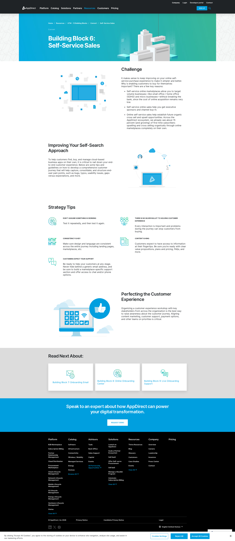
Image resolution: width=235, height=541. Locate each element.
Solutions (113, 439)
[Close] (231, 536)
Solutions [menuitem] (66, 8)
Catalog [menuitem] (55, 8)
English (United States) (171, 527)
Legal (161, 520)
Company (154, 439)
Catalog (72, 439)
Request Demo (117, 423)
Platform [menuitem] (44, 8)
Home (50, 23)
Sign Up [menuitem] (202, 8)
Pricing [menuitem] (114, 8)
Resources (60, 23)
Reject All (179, 536)
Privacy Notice (82, 520)
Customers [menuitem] (103, 8)
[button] (171, 527)
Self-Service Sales (107, 23)
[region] (117, 536)
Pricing (172, 439)
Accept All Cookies (200, 536)
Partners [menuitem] (77, 8)
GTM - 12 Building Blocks (77, 23)
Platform (52, 439)
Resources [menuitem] (89, 8)
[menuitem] (174, 2)
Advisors (93, 439)
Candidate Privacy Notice (114, 520)
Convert (93, 23)
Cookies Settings (159, 536)
